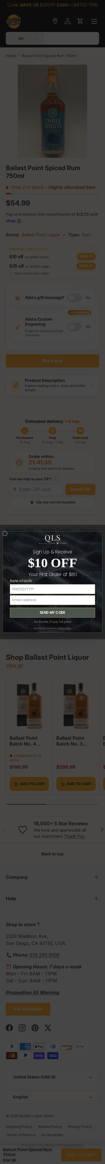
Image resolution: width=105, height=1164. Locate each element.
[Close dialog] (5, 533)
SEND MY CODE (52, 612)
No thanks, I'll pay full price (52, 622)
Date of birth (21, 581)
